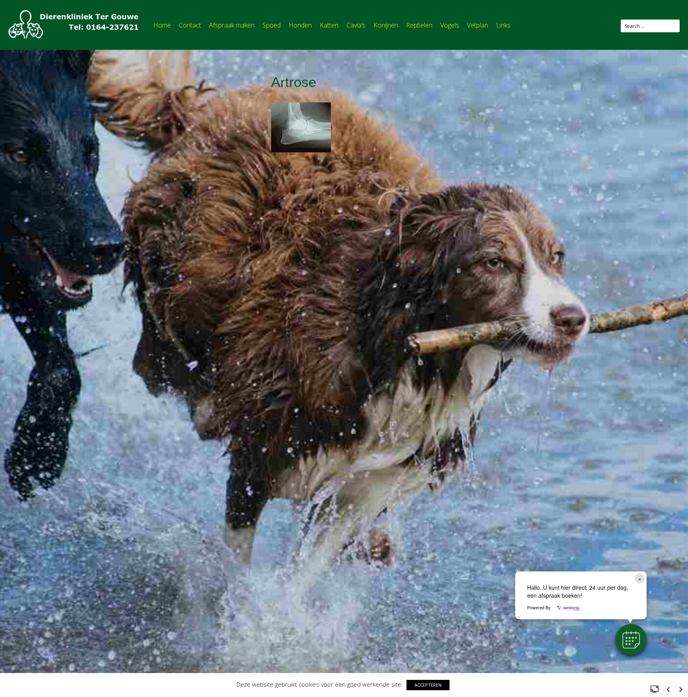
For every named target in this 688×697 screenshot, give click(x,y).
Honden (300, 25)
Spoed (271, 25)
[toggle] (655, 689)
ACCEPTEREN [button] (428, 685)
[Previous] (668, 689)
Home (162, 25)
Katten (329, 25)
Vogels (449, 25)
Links (503, 25)
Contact (190, 25)
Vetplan (477, 25)
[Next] (681, 689)
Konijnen (385, 25)
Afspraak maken (231, 25)
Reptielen (419, 25)
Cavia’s (356, 25)
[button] (631, 639)
